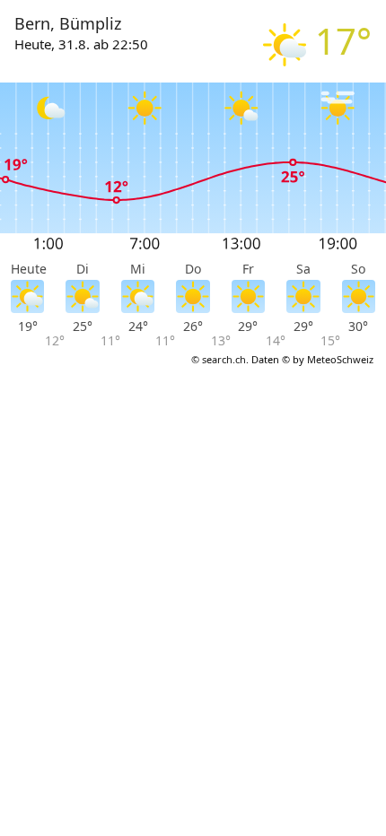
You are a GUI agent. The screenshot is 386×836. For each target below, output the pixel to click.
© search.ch (218, 359)
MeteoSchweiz (340, 359)
